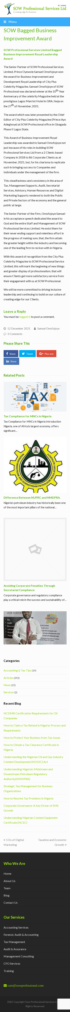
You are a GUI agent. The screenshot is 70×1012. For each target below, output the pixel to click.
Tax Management (14, 941)
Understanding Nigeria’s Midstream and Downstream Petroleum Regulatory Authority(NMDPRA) (28, 774)
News (7, 685)
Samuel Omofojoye (48, 328)
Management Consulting (19, 956)
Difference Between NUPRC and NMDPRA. (32, 497)
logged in (25, 316)
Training (9, 971)
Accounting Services (16, 927)
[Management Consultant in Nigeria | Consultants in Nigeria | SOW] (35, 8)
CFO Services (12, 963)
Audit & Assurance (15, 949)
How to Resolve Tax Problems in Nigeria (28, 798)
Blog (7, 895)
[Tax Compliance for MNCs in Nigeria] (35, 397)
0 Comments (15, 333)
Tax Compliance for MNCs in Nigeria (28, 416)
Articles (8, 677)
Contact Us (11, 902)
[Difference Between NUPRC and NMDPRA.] (35, 465)
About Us (9, 881)
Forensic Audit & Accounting (21, 934)
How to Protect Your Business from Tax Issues (32, 737)
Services (9, 692)
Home (7, 873)
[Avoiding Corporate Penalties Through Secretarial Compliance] (35, 549)
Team (7, 888)
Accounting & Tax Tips (17, 670)
